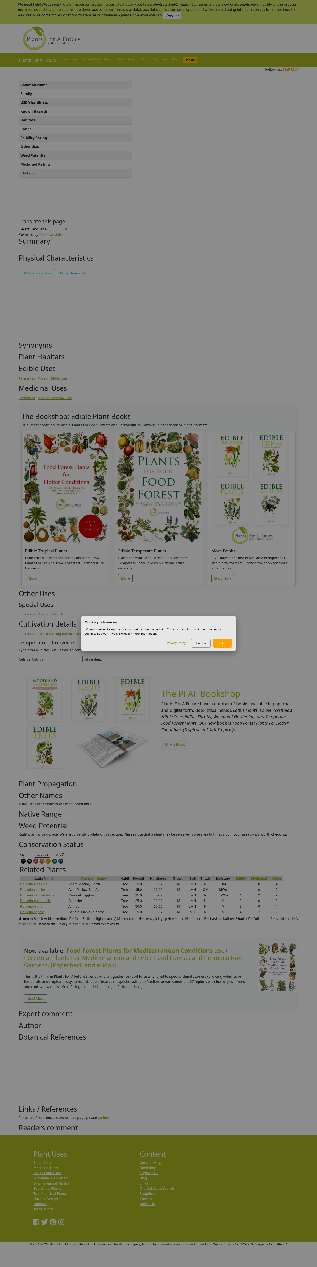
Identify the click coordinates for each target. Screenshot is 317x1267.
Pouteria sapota (32, 912)
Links (144, 1183)
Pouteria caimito (32, 890)
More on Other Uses (52, 614)
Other (276, 878)
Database (69, 59)
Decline (201, 643)
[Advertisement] (277, 153)
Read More (36, 998)
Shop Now (222, 578)
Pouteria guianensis (35, 901)
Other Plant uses (47, 1173)
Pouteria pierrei (32, 906)
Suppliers (160, 59)
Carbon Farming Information (58, 634)
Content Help (150, 1162)
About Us (147, 1204)
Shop (145, 59)
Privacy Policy (176, 643)
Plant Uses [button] (126, 59)
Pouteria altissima (33, 884)
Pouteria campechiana (37, 895)
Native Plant (90, 59)
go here (104, 1117)
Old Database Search (157, 1188)
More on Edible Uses (52, 378)
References (27, 378)
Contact (146, 1198)
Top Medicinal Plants (50, 1193)
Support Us (149, 1173)
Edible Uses (42, 1162)
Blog (175, 59)
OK (222, 643)
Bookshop (148, 1167)
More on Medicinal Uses (55, 398)
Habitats (40, 1204)
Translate (54, 234)
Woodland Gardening (51, 1178)
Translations (43, 1209)
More (32, 578)
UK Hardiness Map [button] (37, 273)
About (109, 59)
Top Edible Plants (47, 1188)
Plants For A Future (37, 60)
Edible (240, 878)
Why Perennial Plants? (51, 1183)
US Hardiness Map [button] (73, 273)
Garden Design (45, 1198)
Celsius (24, 659)
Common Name (93, 878)
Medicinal (259, 878)
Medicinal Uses (45, 1167)
